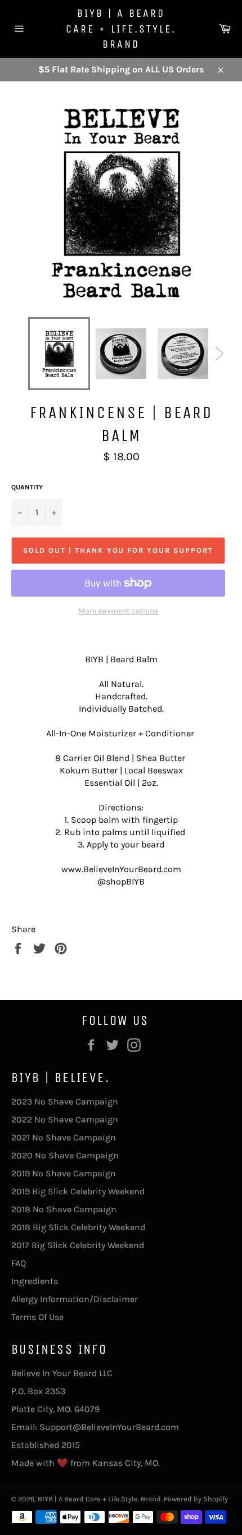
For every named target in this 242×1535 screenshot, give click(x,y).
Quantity (27, 487)
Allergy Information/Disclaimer (74, 1299)
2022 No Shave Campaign (64, 1119)
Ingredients (34, 1281)
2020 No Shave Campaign (65, 1155)
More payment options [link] (118, 611)
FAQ (18, 1263)
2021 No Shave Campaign (63, 1137)
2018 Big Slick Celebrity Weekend (78, 1227)
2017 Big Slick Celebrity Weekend (77, 1245)
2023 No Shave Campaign (64, 1101)
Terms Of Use (37, 1317)
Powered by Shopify (196, 1499)
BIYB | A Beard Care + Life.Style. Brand (121, 29)
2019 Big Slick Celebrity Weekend (78, 1191)
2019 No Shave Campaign (63, 1173)
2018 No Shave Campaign (63, 1209)
